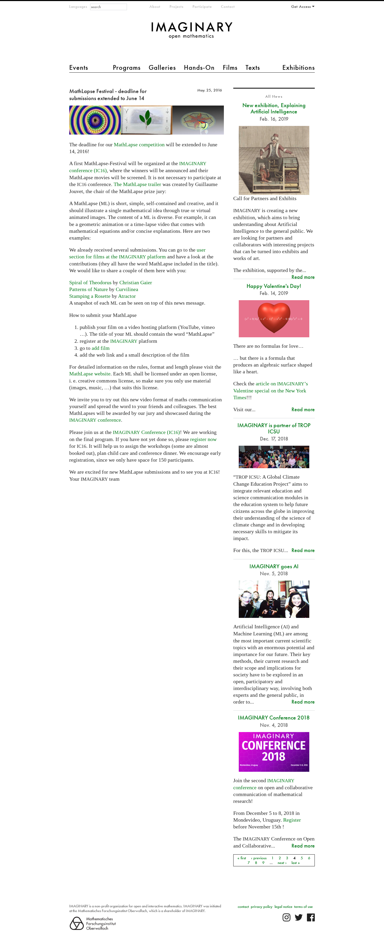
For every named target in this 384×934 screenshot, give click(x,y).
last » (296, 862)
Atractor (127, 296)
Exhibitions (298, 67)
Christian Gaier (135, 282)
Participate (202, 6)
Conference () (146, 432)
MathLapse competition (139, 144)
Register (292, 820)
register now (203, 439)
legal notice (283, 906)
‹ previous (258, 858)
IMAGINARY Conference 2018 (274, 717)
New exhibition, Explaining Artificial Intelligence (274, 108)
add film (101, 348)
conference (95, 420)
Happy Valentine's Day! (274, 285)
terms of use (303, 906)
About (154, 6)
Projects (176, 6)
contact (243, 906)
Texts (253, 67)
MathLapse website (89, 373)
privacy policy (261, 906)
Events (78, 67)
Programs (127, 67)
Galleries (162, 67)
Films (230, 67)
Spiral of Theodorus (90, 282)
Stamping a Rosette (89, 296)
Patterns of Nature (88, 289)
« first (241, 858)
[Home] (192, 33)
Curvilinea (127, 289)
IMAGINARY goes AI (274, 566)
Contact (228, 6)
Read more (303, 277)
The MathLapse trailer (137, 184)
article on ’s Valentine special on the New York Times (270, 390)
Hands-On (199, 67)
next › (282, 862)
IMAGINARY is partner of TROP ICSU (274, 428)
